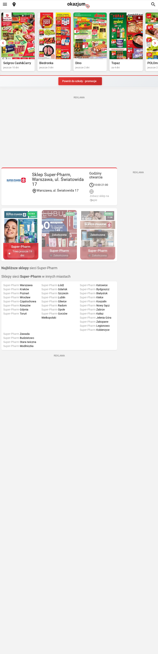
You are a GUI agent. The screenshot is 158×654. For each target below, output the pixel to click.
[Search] (153, 5)
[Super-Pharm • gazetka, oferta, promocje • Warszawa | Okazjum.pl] (16, 180)
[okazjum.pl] (79, 5)
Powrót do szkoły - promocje (79, 81)
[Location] (14, 5)
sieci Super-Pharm (29, 268)
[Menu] (4, 5)
